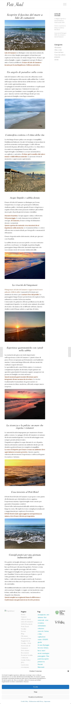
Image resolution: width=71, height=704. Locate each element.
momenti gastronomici (18, 377)
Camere (24, 617)
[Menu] (63, 4)
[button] (68, 671)
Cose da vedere (59, 55)
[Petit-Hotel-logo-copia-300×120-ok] (15, 4)
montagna (45, 653)
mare (43, 650)
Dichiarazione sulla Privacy (36, 701)
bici (45, 617)
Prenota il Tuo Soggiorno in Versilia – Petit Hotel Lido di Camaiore (26, 643)
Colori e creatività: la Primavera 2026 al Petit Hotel (60, 27)
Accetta (35, 687)
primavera (41, 661)
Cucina (46, 631)
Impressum (47, 701)
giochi (40, 642)
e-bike (40, 634)
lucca (39, 650)
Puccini (40, 664)
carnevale (41, 620)
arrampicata (42, 615)
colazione (41, 628)
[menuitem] (63, 4)
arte (48, 615)
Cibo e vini (58, 50)
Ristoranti (41, 667)
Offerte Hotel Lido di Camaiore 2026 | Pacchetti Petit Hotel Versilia (27, 624)
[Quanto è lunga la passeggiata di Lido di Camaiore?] (1, 352)
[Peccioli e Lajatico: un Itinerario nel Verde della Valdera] (69, 352)
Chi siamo (57, 47)
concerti (40, 631)
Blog (22, 634)
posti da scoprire (43, 659)
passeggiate (42, 656)
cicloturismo (42, 626)
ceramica (41, 623)
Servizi (23, 631)
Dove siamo (25, 650)
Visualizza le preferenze (35, 697)
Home (23, 614)
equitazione (41, 637)
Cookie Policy (24, 701)
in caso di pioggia (43, 645)
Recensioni (25, 653)
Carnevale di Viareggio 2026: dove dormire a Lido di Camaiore (60, 35)
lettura (46, 648)
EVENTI (57, 57)
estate (40, 639)
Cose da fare (58, 52)
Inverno (40, 648)
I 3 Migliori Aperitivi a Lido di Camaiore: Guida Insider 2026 (60, 20)
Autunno (40, 617)
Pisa (47, 656)
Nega (35, 692)
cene (46, 620)
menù (56, 59)
